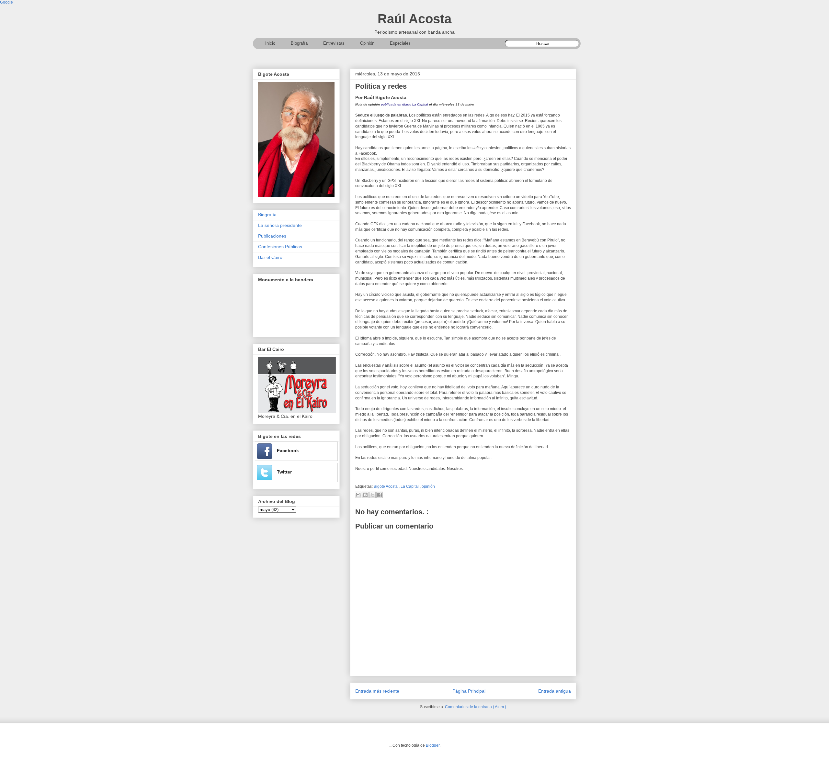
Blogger (432, 745)
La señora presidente (280, 225)
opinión (428, 486)
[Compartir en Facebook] (379, 495)
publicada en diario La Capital (404, 104)
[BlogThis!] (365, 495)
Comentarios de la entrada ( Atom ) (475, 707)
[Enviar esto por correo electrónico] (358, 495)
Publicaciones (272, 236)
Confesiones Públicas (280, 246)
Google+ (7, 2)
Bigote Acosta (386, 486)
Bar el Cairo (270, 257)
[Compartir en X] (372, 495)
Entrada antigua (554, 691)
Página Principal (468, 691)
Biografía (267, 214)
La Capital (410, 486)
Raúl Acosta (414, 19)
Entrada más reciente (377, 691)
